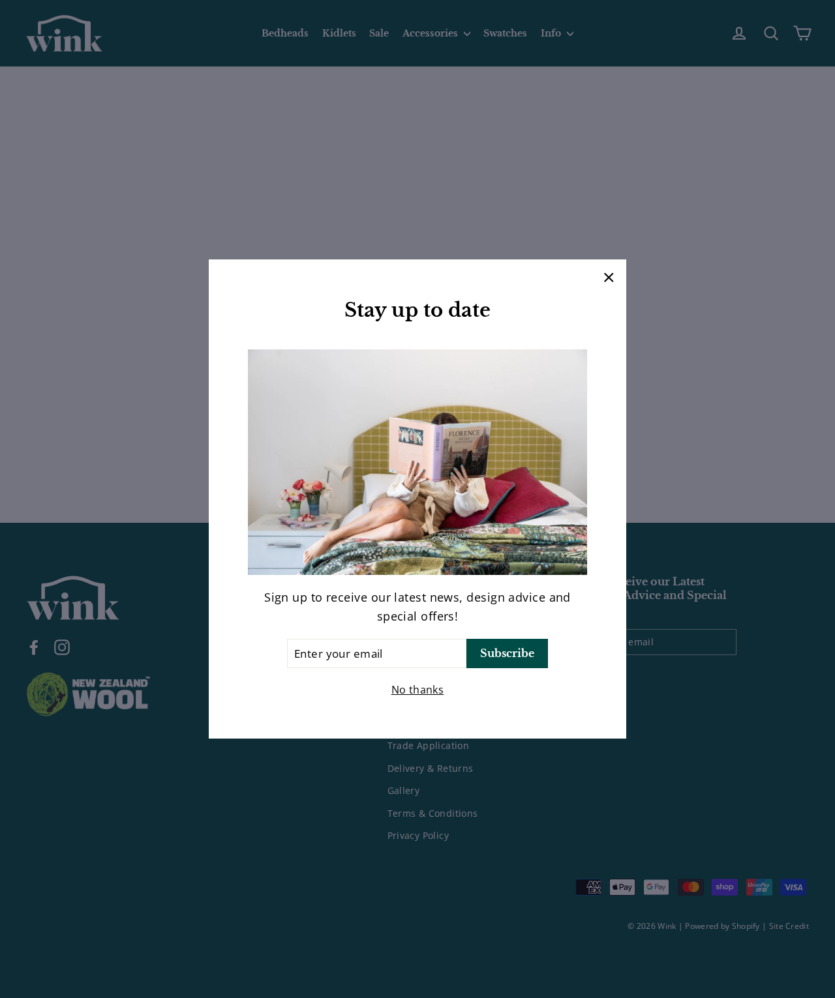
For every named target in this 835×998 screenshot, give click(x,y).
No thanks (417, 689)
